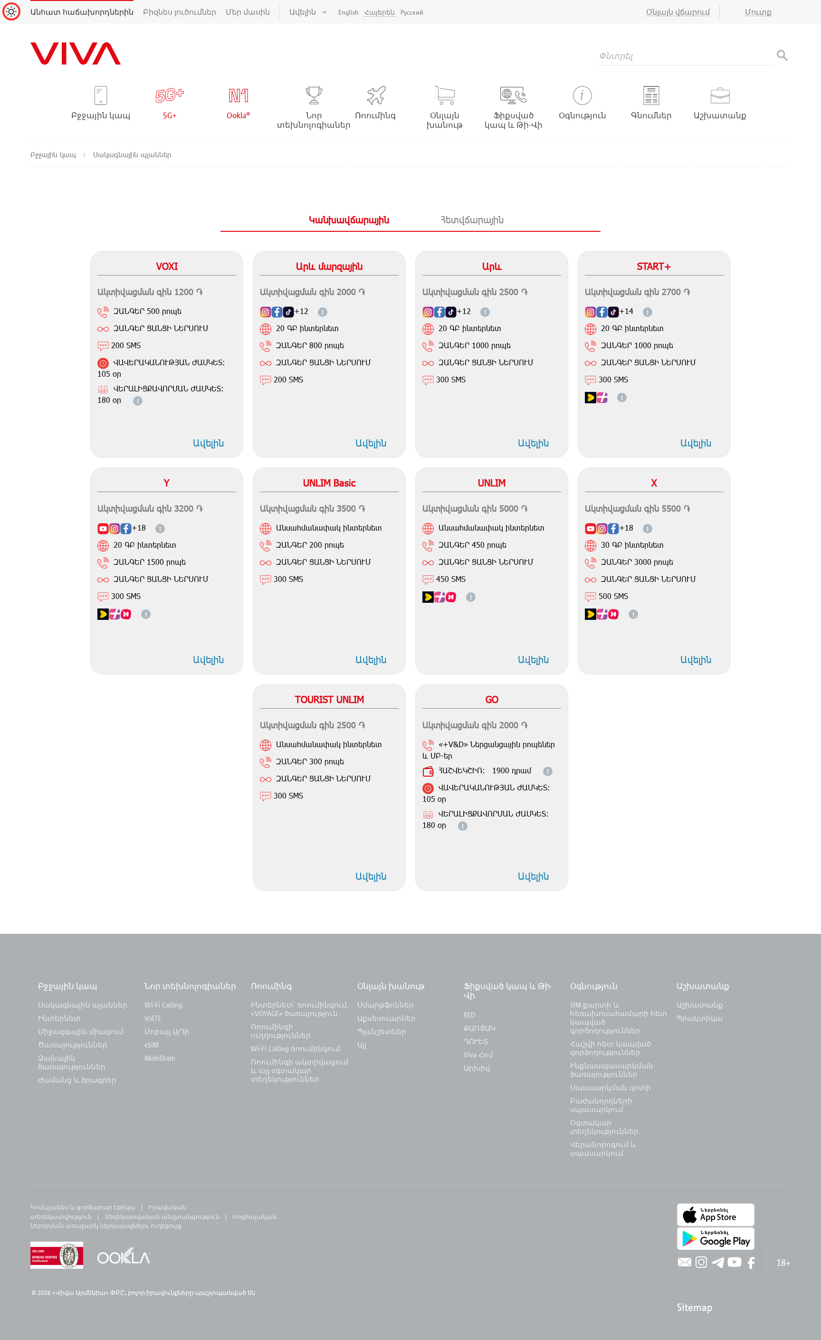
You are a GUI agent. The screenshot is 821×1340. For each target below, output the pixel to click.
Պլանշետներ (381, 1031)
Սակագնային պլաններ (82, 1004)
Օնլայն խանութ (391, 986)
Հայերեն (379, 12)
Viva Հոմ (478, 1054)
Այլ (361, 1044)
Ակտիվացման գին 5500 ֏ (637, 508)
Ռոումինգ (272, 986)
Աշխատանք (703, 986)
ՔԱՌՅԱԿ (480, 1028)
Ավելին (303, 12)
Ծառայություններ (72, 1044)
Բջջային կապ (54, 154)
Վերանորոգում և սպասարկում (603, 1148)
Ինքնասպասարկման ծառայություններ (611, 1069)
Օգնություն (594, 986)
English (348, 12)
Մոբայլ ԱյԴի (167, 1031)
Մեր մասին (248, 12)
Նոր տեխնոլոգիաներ (190, 986)
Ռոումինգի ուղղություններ (281, 1030)
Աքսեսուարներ (386, 1018)
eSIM (151, 1044)
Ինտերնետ (59, 1018)
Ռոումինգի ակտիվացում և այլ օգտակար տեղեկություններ (299, 1070)
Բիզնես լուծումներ (179, 12)
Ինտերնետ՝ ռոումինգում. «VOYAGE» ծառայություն (300, 1008)
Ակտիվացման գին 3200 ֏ (149, 508)
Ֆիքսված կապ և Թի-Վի (508, 990)
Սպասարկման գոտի (610, 1087)
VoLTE (152, 1018)
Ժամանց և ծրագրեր (77, 1079)
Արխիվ (477, 1068)
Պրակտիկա (700, 1018)
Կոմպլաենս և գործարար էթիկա (82, 1207)
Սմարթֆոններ (385, 1004)
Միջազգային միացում (81, 1031)
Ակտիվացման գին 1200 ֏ (149, 291)
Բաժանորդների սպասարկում (601, 1104)
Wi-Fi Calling (163, 1004)
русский (412, 12)
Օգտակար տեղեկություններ (604, 1126)
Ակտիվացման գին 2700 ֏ (637, 291)
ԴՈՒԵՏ (476, 1041)
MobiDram (159, 1058)
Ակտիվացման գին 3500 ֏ (312, 508)
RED (469, 1014)
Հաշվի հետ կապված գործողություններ (610, 1047)
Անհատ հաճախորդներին (82, 12)
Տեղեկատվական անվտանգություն (162, 1216)
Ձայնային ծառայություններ (71, 1062)
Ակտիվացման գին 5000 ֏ (474, 508)
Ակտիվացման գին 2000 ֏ (312, 291)
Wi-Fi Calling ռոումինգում (295, 1048)
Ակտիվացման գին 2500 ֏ (474, 291)
